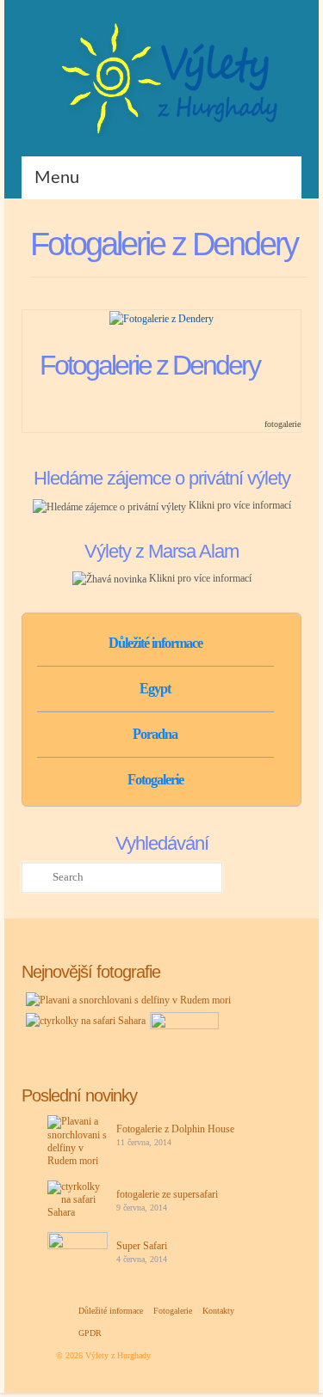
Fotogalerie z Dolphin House (175, 1129)
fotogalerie (282, 424)
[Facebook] (261, 30)
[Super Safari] (182, 1033)
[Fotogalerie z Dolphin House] (126, 999)
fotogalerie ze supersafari (167, 1194)
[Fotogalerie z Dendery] (161, 318)
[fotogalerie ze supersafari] (84, 1020)
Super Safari (141, 1246)
